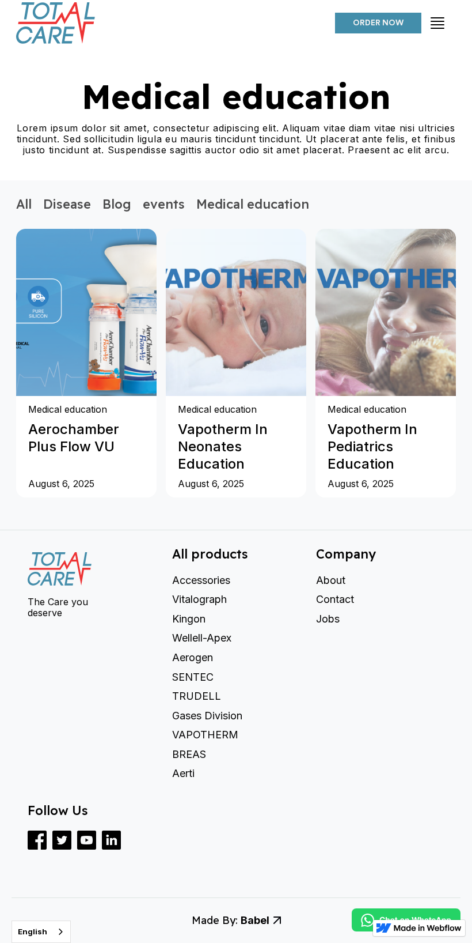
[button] (437, 23)
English (32, 931)
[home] (174, 22)
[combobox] (41, 932)
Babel (255, 920)
